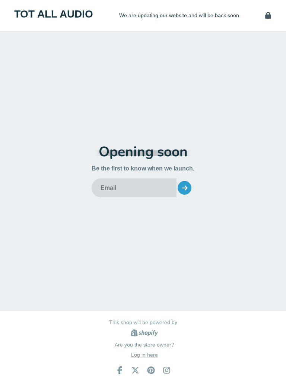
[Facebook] (120, 370)
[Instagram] (167, 370)
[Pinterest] (151, 370)
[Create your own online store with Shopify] (144, 334)
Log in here (144, 355)
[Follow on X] (135, 370)
